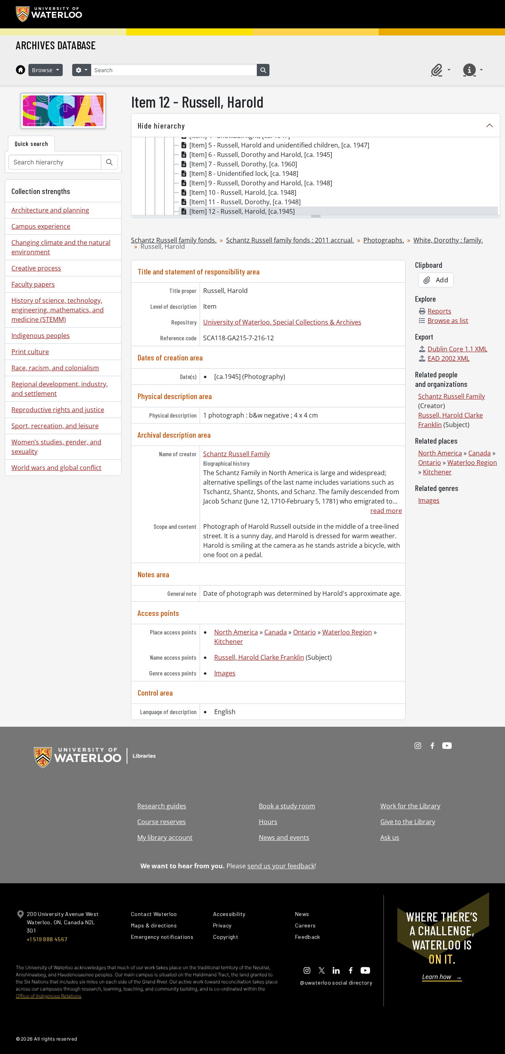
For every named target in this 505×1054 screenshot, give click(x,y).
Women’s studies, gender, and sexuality (56, 447)
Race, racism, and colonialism (55, 368)
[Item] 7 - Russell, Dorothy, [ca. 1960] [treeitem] (243, 164)
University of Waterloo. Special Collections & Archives (282, 322)
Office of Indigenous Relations (48, 996)
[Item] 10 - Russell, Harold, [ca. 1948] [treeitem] (242, 192)
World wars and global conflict (56, 467)
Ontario (304, 632)
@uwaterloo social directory (336, 982)
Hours (268, 821)
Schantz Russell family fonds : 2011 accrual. (290, 240)
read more (386, 510)
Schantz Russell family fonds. (174, 240)
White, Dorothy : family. (448, 240)
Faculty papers (33, 284)
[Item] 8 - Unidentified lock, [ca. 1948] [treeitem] (243, 173)
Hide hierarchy (161, 125)
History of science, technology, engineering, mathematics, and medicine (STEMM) (57, 310)
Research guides (161, 806)
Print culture (30, 351)
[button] (439, 69)
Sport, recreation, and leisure (55, 426)
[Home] (20, 70)
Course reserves (161, 821)
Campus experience (40, 226)
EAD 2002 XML (448, 358)
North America (236, 632)
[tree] (315, 176)
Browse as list (448, 320)
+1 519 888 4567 (47, 939)
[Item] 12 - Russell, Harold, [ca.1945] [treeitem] (242, 211)
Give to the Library (407, 821)
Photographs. (383, 240)
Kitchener (228, 641)
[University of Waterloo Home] (49, 14)
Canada (275, 632)
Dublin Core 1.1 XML (457, 349)
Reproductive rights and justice (57, 409)
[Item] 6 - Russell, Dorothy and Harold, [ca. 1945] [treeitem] (260, 154)
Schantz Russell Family (236, 454)
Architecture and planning (50, 210)
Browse (43, 70)
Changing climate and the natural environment (60, 247)
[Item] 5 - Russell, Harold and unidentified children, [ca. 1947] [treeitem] (279, 145)
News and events (284, 837)
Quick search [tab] (31, 143)
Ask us (389, 837)
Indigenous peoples (40, 335)
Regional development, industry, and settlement (59, 389)
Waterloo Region (347, 632)
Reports (439, 311)
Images (225, 673)
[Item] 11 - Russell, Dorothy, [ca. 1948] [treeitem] (245, 202)
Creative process (36, 268)
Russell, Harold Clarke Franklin (259, 657)
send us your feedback (280, 866)
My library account (165, 837)
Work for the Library (410, 806)
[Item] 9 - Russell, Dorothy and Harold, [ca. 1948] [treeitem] (260, 183)
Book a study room (287, 806)
